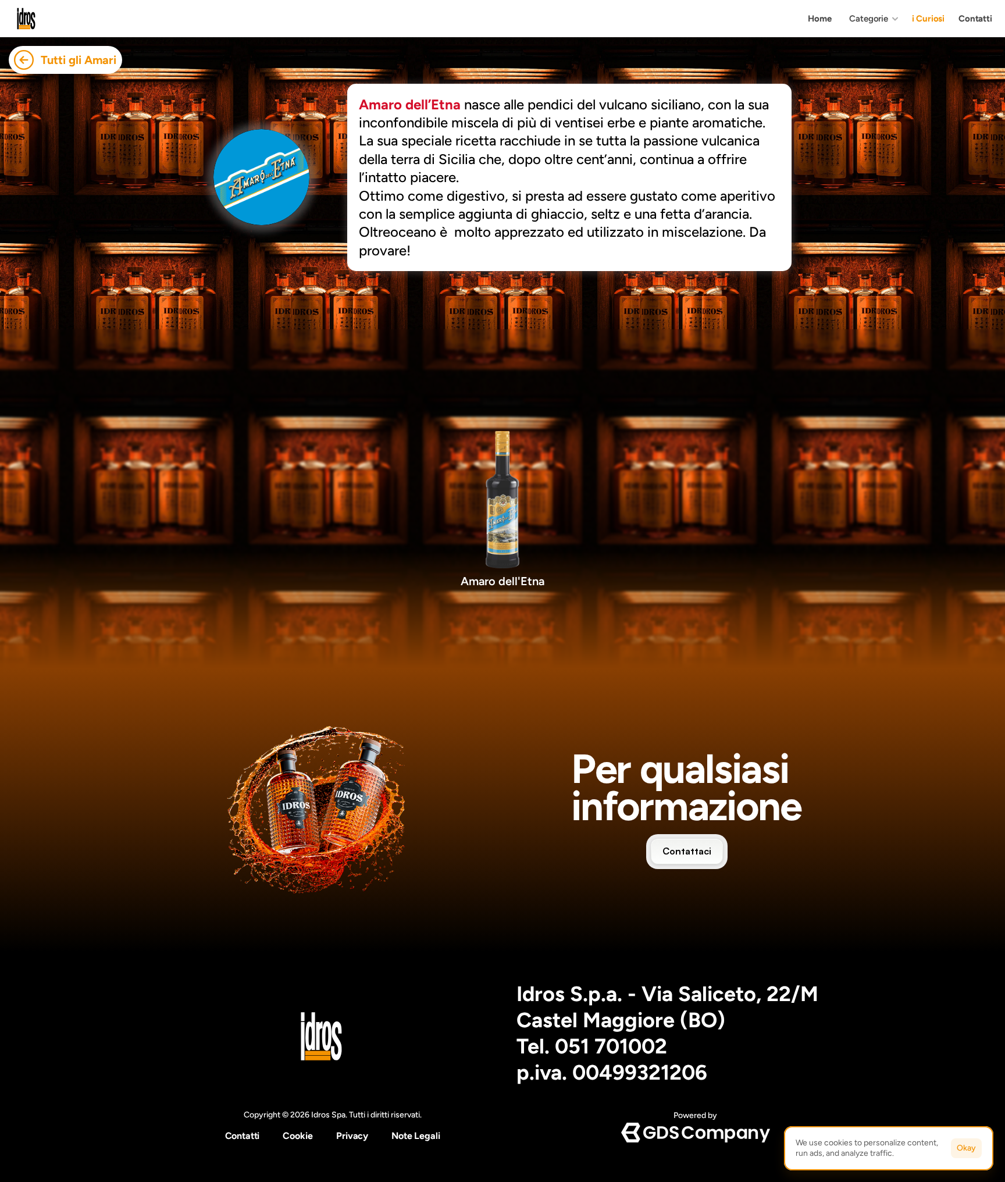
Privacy (352, 1135)
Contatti (242, 1135)
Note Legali (415, 1135)
